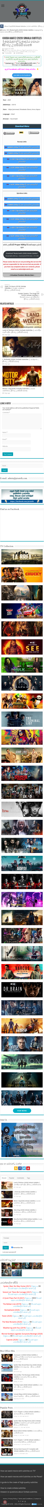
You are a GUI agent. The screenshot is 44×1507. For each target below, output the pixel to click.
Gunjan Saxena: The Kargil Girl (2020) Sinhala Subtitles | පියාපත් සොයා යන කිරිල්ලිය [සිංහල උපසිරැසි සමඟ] (28, 295)
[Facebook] (20, 1168)
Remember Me (18, 1247)
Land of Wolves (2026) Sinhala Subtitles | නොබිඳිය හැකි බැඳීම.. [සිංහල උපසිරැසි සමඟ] (21, 331)
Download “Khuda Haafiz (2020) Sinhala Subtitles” (22, 255)
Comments (20, 1178)
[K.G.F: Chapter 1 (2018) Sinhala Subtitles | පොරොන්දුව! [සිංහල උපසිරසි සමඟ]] (7, 1443)
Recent (4, 1178)
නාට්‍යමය (35, 50)
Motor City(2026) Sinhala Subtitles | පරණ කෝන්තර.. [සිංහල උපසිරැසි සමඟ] (18, 390)
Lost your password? (9, 1252)
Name (4, 432)
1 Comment (8, 53)
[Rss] (16, 1168)
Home (4, 30)
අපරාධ (8, 50)
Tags (28, 1178)
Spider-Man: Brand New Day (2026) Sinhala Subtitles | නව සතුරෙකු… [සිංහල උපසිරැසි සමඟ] (28, 1367)
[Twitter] (24, 1168)
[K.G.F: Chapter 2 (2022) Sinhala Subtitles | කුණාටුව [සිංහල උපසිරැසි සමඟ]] (7, 1414)
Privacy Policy (12, 1498)
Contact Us (37, 1498)
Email (4, 439)
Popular (11, 1178)
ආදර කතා (13, 50)
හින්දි (25, 51)
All (8, 30)
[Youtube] (28, 1168)
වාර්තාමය (5, 51)
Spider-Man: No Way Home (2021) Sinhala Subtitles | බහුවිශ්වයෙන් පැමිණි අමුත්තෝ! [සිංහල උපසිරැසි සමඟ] (27, 1423)
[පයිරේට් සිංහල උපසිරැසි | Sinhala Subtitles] (22, 11)
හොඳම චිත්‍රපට (32, 51)
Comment (6, 412)
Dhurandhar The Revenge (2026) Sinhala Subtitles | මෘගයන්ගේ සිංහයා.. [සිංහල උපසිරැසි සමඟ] (27, 1377)
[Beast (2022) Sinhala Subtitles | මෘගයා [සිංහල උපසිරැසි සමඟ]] (7, 1433)
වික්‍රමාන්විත (12, 51)
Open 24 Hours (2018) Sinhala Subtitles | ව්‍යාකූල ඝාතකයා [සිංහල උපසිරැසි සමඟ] (15, 287)
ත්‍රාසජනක (29, 50)
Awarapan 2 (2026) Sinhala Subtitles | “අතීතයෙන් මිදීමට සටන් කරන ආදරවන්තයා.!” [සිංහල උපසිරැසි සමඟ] (28, 1357)
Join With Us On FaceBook (22, 75)
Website (5, 446)
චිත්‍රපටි (24, 50)
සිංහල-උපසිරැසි (20, 51)
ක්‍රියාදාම (19, 50)
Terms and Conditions (25, 1498)
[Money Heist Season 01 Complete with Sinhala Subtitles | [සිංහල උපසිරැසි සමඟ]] (7, 1452)
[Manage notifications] (5, 1502)
